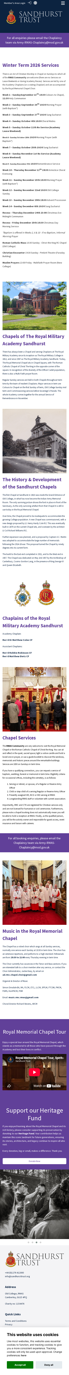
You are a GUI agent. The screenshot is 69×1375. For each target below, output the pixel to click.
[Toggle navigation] (63, 3)
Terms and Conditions (16, 1320)
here (23, 1355)
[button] (28, 1242)
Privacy (8, 1324)
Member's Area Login (14, 3)
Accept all (20, 1365)
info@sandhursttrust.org (17, 1276)
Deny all (48, 1365)
